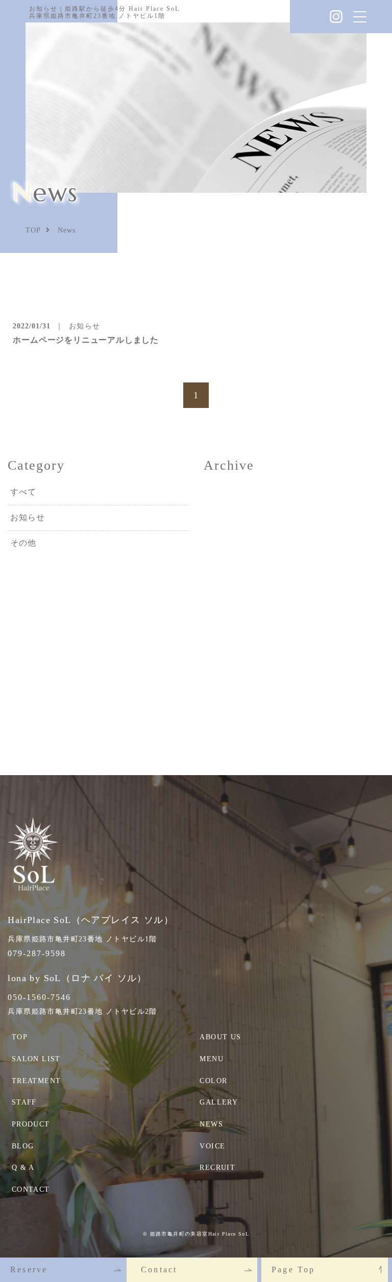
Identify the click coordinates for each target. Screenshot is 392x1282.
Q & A (23, 1167)
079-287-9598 (37, 953)
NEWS (211, 1124)
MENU (212, 1059)
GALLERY (219, 1102)
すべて (23, 492)
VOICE (212, 1146)
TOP (20, 1037)
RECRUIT (217, 1167)
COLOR (213, 1081)
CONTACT (31, 1189)
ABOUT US (220, 1037)
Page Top (293, 1269)
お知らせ (27, 517)
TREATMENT (36, 1081)
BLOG (23, 1146)
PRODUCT (31, 1124)
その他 (23, 543)
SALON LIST (36, 1059)
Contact (159, 1269)
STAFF (24, 1102)
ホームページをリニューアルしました (86, 340)
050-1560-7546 (39, 997)
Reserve (28, 1269)
